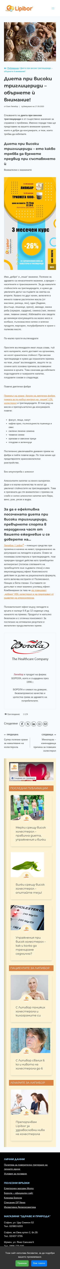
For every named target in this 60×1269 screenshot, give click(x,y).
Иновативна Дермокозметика (20, 1207)
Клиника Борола (13, 1197)
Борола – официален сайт (18, 1193)
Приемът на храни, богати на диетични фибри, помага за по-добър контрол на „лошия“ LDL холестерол (30, 399)
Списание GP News (14, 1202)
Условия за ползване (15, 1173)
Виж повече (39, 1263)
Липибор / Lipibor (14, 545)
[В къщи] (5, 68)
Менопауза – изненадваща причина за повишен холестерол (45, 743)
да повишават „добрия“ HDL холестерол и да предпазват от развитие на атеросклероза (29, 594)
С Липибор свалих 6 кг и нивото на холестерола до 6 (30, 1064)
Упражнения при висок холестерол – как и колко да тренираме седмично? (31, 945)
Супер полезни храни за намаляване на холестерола (16, 741)
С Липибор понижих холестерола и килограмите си (30, 1011)
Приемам (22, 1263)
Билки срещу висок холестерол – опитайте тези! (30, 888)
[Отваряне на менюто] (53, 8)
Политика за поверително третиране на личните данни (26, 1166)
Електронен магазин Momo (19, 1188)
